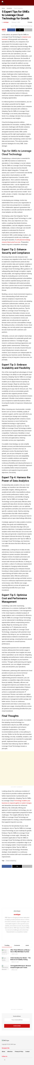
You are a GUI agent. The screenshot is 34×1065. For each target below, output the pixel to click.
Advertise (10, 1051)
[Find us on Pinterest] (9, 1060)
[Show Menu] (28, 2)
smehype (6, 22)
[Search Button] (31, 2)
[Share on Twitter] (20, 29)
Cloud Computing (18, 8)
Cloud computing (11, 860)
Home (3, 8)
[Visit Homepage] (3, 3)
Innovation (9, 8)
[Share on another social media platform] (28, 29)
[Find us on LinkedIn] (7, 1060)
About (3, 1051)
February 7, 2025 (16, 22)
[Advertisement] (17, 768)
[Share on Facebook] (11, 29)
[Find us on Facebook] (2, 1060)
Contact (27, 1051)
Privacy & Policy (19, 1051)
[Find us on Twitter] (4, 1060)
